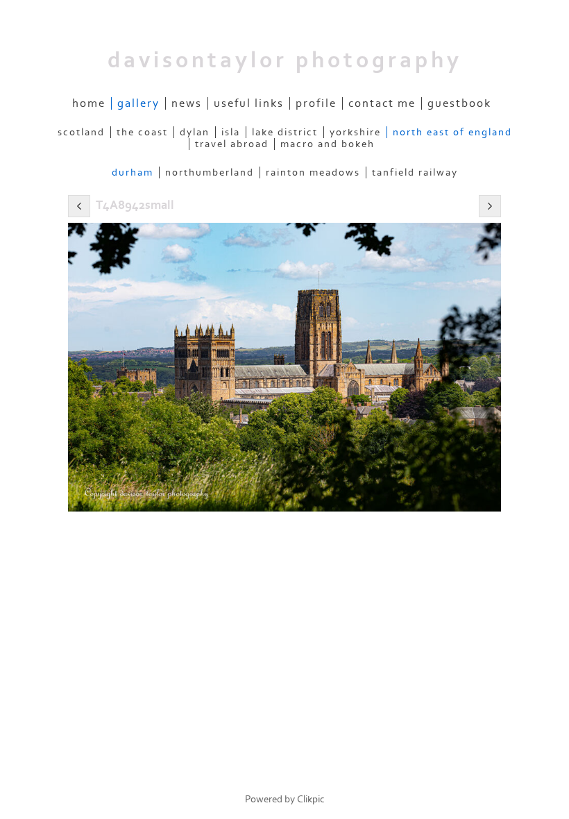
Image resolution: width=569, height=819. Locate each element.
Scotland (81, 132)
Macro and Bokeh (327, 144)
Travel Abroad (232, 144)
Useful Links (249, 103)
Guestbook (459, 103)
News (186, 103)
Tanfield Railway (415, 172)
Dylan (195, 132)
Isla (230, 132)
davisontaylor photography (285, 60)
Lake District (285, 132)
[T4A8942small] (284, 367)
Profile (316, 103)
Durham (132, 172)
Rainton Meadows (313, 172)
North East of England (452, 132)
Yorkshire (355, 132)
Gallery (138, 103)
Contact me (382, 103)
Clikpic (311, 799)
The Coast (142, 132)
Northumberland (209, 172)
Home (88, 103)
